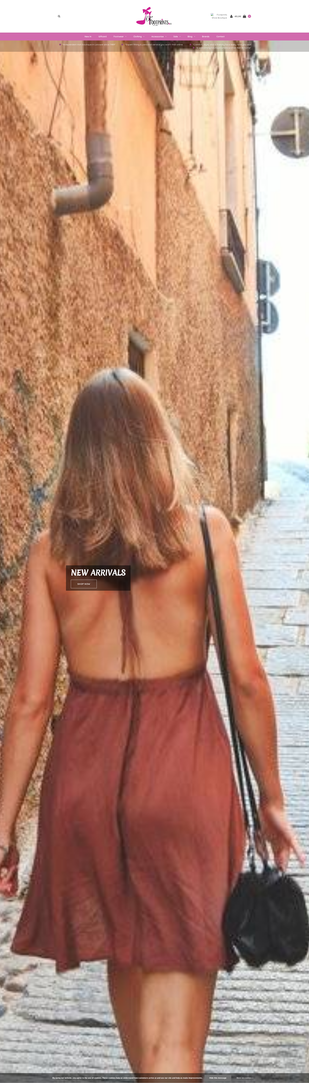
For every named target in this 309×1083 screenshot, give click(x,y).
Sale (175, 36)
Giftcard (102, 36)
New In (88, 36)
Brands (205, 36)
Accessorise (157, 36)
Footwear (119, 36)
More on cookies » (245, 1078)
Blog (190, 36)
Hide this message (217, 1078)
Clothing (137, 36)
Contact (220, 36)
